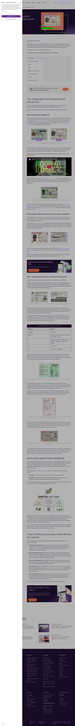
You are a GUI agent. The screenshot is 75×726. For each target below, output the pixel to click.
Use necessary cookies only (11, 19)
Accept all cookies (11, 16)
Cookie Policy (3, 11)
